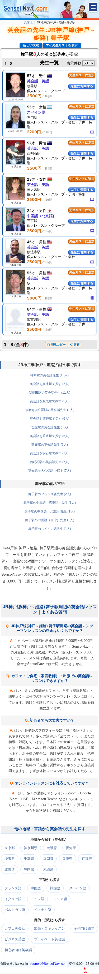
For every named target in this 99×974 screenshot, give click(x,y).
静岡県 (29, 869)
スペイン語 (36, 112)
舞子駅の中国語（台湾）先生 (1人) (49, 520)
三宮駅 (32, 221)
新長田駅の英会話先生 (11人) (49, 392)
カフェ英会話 (14, 928)
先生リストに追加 (82, 75)
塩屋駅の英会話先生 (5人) (49, 427)
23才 (31, 179)
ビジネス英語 (14, 939)
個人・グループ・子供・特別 (56, 194)
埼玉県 (9, 859)
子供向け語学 (84, 928)
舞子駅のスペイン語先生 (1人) (49, 529)
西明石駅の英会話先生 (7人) (49, 462)
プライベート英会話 (49, 939)
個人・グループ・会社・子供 (56, 324)
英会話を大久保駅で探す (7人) (49, 471)
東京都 (9, 848)
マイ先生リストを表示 (62, 45)
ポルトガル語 (14, 910)
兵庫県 (28, 22)
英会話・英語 (38, 81)
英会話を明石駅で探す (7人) (49, 453)
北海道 (9, 869)
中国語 (36, 888)
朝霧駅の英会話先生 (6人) (49, 445)
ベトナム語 (42, 910)
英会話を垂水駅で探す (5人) (49, 436)
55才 (31, 107)
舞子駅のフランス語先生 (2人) (49, 494)
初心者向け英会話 (18, 950)
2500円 (34, 199)
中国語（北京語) (40, 216)
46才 (31, 242)
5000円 (34, 298)
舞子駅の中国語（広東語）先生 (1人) (49, 503)
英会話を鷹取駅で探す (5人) (49, 401)
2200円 (34, 131)
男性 (42, 75)
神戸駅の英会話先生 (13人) (49, 375)
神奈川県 (30, 848)
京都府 (87, 859)
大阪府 (51, 848)
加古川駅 (34, 319)
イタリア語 (13, 899)
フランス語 (13, 888)
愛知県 (71, 848)
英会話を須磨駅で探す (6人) (49, 418)
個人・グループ (46, 91)
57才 (31, 75)
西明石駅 (34, 153)
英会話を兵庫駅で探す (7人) (49, 384)
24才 (31, 210)
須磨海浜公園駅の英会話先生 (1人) (49, 410)
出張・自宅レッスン (49, 928)
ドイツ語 (37, 899)
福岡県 (48, 859)
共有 (74, 344)
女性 (42, 107)
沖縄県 (48, 869)
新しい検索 (31, 45)
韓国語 (55, 888)
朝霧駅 (32, 86)
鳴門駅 (32, 117)
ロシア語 (60, 899)
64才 (31, 309)
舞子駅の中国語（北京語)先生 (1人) (50, 511)
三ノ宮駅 (34, 189)
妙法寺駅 (34, 252)
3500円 (34, 95)
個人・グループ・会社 (51, 257)
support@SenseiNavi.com (48, 964)
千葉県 (29, 859)
